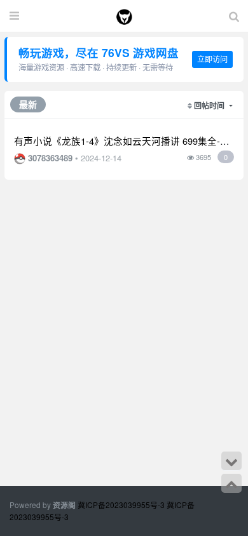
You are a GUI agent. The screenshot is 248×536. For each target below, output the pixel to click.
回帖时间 (210, 105)
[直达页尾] (231, 461)
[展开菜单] (14, 16)
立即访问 (212, 58)
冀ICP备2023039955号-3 (122, 504)
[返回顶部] (231, 483)
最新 (28, 104)
